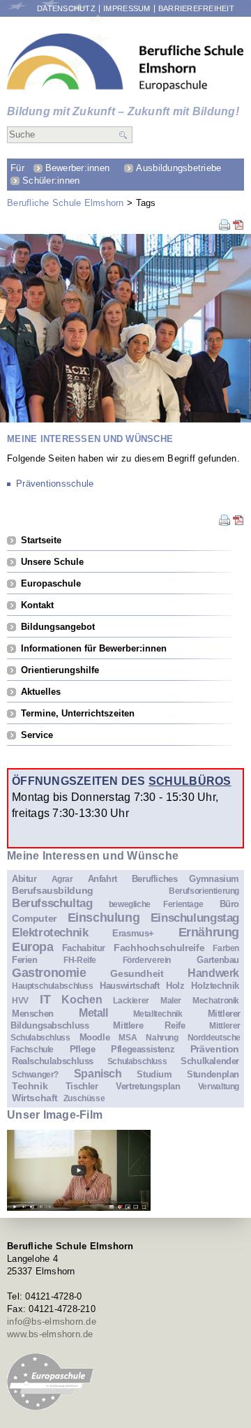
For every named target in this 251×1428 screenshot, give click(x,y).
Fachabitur (83, 948)
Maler (170, 1000)
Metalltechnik (158, 1013)
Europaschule (51, 583)
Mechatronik (215, 1000)
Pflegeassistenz (142, 1049)
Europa (33, 947)
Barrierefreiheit (196, 9)
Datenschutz (66, 9)
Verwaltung (218, 1086)
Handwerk (213, 973)
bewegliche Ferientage (156, 903)
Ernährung (209, 932)
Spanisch (98, 1074)
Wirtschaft (35, 1097)
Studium (154, 1074)
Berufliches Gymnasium (185, 879)
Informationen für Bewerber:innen (94, 648)
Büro (229, 904)
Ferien (25, 960)
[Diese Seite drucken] (224, 227)
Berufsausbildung (52, 890)
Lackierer (131, 1000)
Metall (93, 1013)
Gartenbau (218, 960)
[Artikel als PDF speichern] (238, 227)
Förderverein (147, 959)
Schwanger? (35, 1074)
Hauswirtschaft (130, 985)
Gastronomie (49, 973)
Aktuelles (41, 691)
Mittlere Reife (149, 1025)
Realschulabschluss (52, 1061)
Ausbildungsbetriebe (178, 168)
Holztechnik (215, 985)
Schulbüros (190, 780)
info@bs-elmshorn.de (51, 1321)
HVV (20, 1000)
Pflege (83, 1049)
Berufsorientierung (204, 890)
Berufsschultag (52, 903)
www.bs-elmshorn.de (50, 1334)
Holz (175, 985)
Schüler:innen (50, 180)
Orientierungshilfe (60, 670)
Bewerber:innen (77, 168)
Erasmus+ (133, 933)
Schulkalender (210, 1061)
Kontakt (37, 605)
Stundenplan (213, 1074)
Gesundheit (136, 973)
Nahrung (162, 1037)
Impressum (126, 9)
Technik (29, 1085)
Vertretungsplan (148, 1086)
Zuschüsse (84, 1098)
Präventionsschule (54, 483)
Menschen (33, 1013)
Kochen (81, 1000)
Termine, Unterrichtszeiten (78, 713)
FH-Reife (79, 959)
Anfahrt (102, 879)
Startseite (41, 540)
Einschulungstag (195, 918)
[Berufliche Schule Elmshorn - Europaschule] (125, 62)
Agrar (62, 878)
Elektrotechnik (50, 932)
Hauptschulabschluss (52, 985)
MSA (128, 1037)
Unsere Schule (52, 562)
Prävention (214, 1048)
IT (45, 999)
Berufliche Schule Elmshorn (65, 203)
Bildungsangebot (58, 626)
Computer (34, 918)
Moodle (94, 1037)
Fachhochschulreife (159, 947)
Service (37, 735)
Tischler (82, 1086)
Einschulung (104, 918)
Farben (226, 947)
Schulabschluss (137, 1061)
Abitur (24, 879)
